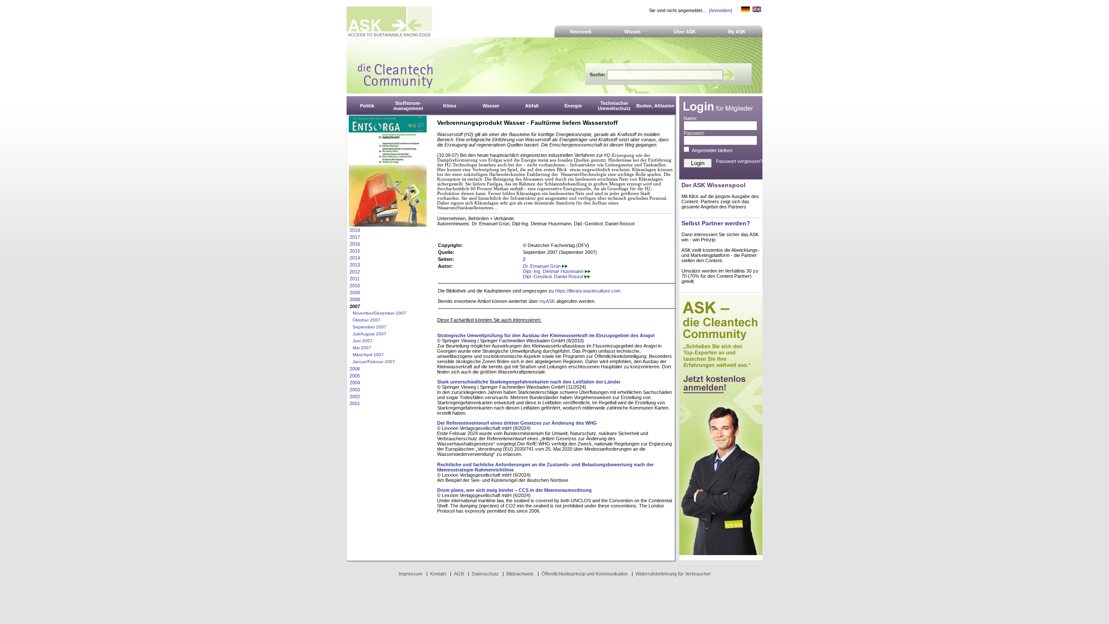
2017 (355, 237)
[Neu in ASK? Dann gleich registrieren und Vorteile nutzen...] (720, 553)
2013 (355, 264)
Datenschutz (485, 573)
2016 (355, 244)
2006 (355, 368)
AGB (459, 573)
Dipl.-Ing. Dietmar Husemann (554, 271)
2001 (355, 403)
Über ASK (685, 31)
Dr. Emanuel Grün (542, 266)
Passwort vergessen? (739, 161)
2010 (355, 285)
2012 (355, 271)
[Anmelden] (720, 10)
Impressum (410, 573)
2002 (355, 396)
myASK (547, 301)
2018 (355, 230)
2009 (355, 292)
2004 (355, 382)
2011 (355, 278)
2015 (355, 251)
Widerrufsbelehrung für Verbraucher (673, 573)
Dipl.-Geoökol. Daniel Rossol (553, 276)
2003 (355, 389)
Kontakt (438, 573)
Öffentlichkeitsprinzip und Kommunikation (585, 573)
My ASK (737, 31)
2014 (355, 257)
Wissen (632, 31)
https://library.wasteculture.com (587, 290)
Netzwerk (580, 31)
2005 (355, 375)
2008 (355, 299)
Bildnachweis (520, 573)
